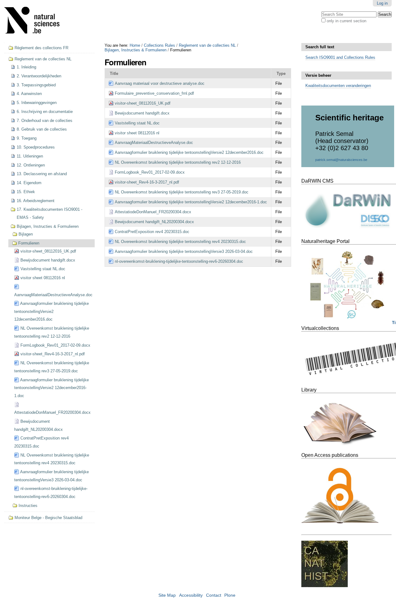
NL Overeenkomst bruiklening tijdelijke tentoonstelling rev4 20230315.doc (180, 241)
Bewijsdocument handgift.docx (142, 113)
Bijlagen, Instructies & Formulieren (135, 50)
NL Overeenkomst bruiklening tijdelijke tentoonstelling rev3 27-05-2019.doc (181, 192)
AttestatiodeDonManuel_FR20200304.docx (153, 212)
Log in (382, 3)
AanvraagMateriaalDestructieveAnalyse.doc (154, 142)
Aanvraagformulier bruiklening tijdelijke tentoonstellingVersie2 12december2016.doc (189, 152)
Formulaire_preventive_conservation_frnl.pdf (154, 93)
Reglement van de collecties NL (207, 45)
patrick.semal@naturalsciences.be (341, 160)
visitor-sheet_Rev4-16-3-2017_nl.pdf (147, 182)
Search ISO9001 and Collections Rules (340, 57)
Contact (213, 595)
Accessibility (191, 595)
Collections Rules (159, 45)
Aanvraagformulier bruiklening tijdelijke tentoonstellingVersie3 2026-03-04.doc (184, 251)
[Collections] (35, 21)
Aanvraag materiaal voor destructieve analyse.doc (159, 83)
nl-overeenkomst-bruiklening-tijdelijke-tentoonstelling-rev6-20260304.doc (179, 261)
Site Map (167, 595)
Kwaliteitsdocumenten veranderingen (338, 85)
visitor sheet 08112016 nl (137, 133)
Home (135, 45)
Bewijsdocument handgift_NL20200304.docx (154, 221)
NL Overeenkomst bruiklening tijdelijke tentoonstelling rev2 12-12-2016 (178, 162)
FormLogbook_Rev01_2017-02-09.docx (150, 172)
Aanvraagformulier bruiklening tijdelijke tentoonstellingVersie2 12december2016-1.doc (191, 202)
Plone (229, 595)
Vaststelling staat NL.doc (137, 123)
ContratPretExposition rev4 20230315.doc (152, 231)
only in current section (346, 21)
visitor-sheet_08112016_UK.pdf (142, 103)
